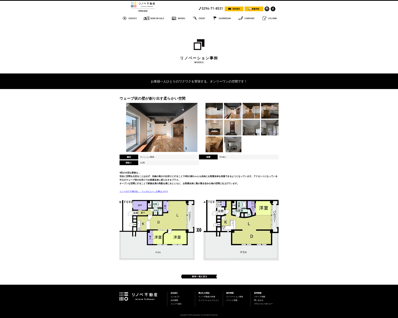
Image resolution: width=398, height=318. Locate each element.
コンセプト (175, 296)
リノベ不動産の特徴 (206, 296)
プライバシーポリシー (263, 304)
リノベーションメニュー (208, 300)
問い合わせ (258, 300)
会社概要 (174, 300)
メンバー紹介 (176, 304)
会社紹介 (174, 293)
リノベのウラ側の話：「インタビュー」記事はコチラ (144, 191)
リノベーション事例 (234, 296)
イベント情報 (231, 300)
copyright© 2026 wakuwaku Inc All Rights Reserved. (199, 315)
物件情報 (230, 293)
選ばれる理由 (204, 293)
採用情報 (257, 293)
